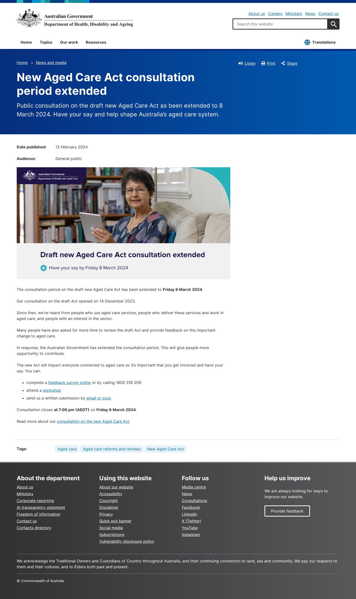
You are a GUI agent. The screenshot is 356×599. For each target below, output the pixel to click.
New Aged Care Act (165, 449)
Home (26, 42)
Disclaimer (108, 507)
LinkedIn (189, 514)
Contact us (328, 13)
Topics (46, 42)
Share (292, 63)
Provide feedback (287, 511)
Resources (96, 42)
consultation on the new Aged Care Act (93, 421)
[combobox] (280, 24)
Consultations (194, 500)
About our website (116, 487)
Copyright (108, 500)
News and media (51, 62)
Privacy (106, 514)
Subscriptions (111, 534)
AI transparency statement (41, 507)
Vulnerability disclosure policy (126, 541)
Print (271, 63)
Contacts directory (34, 527)
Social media (111, 527)
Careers (275, 13)
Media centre (194, 487)
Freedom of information (38, 514)
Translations (324, 42)
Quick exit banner (115, 521)
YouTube (190, 527)
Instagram (191, 534)
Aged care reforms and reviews (112, 449)
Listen (250, 63)
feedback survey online (69, 382)
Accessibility (110, 493)
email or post (98, 398)
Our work (69, 42)
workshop (52, 390)
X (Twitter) (191, 521)
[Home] (75, 18)
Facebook (191, 507)
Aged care (67, 449)
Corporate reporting (35, 500)
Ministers (294, 13)
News (310, 13)
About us (256, 13)
